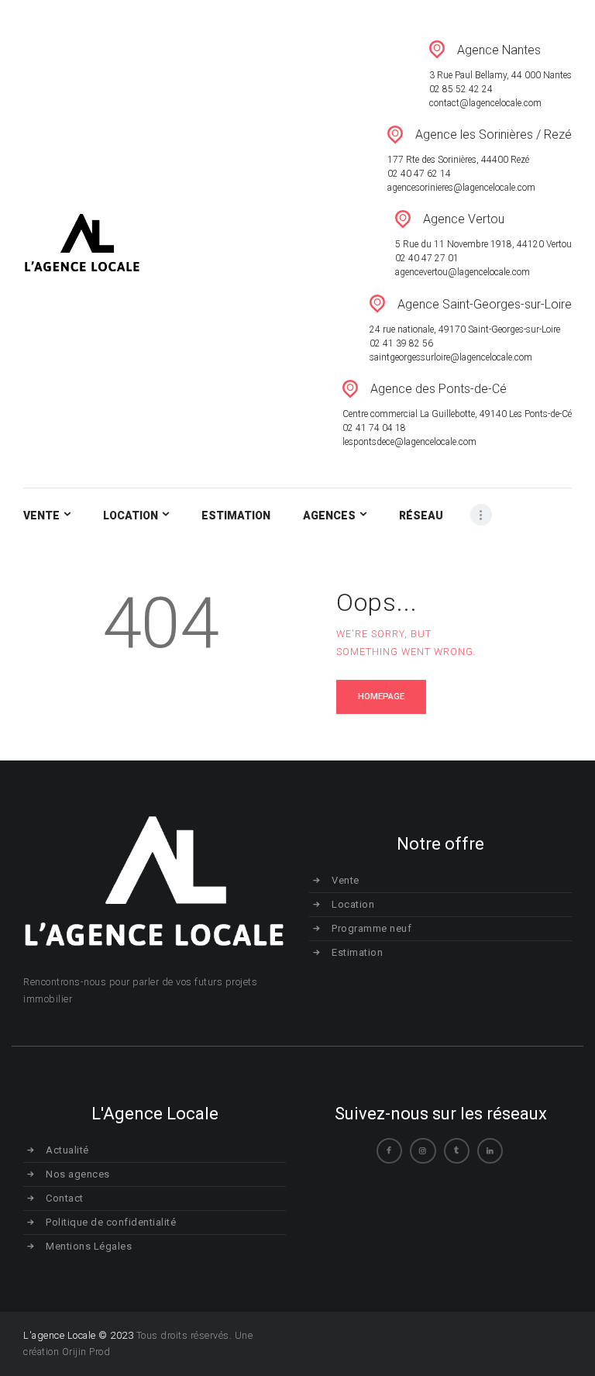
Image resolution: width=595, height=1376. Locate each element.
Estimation (357, 952)
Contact (65, 1198)
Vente (345, 880)
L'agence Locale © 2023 (78, 1335)
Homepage (381, 696)
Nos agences (78, 1174)
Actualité (67, 1150)
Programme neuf (371, 928)
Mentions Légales (89, 1246)
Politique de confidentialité (111, 1222)
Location (353, 904)
